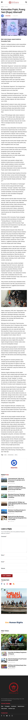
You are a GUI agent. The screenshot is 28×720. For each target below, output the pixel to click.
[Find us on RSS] (13, 584)
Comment (4, 536)
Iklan (2, 706)
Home (2, 6)
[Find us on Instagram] (7, 584)
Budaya (6, 6)
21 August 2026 (6, 648)
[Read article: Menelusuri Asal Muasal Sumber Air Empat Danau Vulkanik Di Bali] (4, 511)
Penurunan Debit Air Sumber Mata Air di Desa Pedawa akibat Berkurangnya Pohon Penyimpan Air (13, 645)
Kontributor (13, 706)
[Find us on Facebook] (1, 584)
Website (3, 568)
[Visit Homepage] (14, 2)
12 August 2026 (12, 483)
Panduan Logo (11, 708)
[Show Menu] (2, 2)
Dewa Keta (8, 15)
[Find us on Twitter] (4, 584)
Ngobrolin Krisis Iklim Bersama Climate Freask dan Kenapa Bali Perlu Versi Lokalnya (17, 518)
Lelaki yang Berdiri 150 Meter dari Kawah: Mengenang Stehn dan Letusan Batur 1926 (17, 504)
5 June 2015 (15, 15)
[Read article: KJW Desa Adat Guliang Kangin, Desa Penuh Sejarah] (4, 667)
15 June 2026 (11, 521)
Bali (5, 454)
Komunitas (10, 454)
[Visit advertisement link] (14, 601)
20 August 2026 (12, 662)
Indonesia (9, 700)
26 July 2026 (11, 499)
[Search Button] (26, 2)
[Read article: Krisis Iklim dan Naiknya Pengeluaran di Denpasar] (4, 654)
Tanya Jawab (4, 708)
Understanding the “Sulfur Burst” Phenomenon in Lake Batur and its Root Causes (16, 480)
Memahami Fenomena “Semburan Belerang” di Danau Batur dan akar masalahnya (16, 496)
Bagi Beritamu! (21, 706)
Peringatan (7, 706)
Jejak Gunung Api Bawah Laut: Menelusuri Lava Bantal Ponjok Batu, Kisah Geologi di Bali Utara (17, 488)
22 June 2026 (11, 513)
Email (3, 561)
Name (3, 555)
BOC (6, 700)
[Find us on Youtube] (10, 584)
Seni (16, 454)
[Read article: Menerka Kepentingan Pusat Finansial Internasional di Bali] (4, 660)
